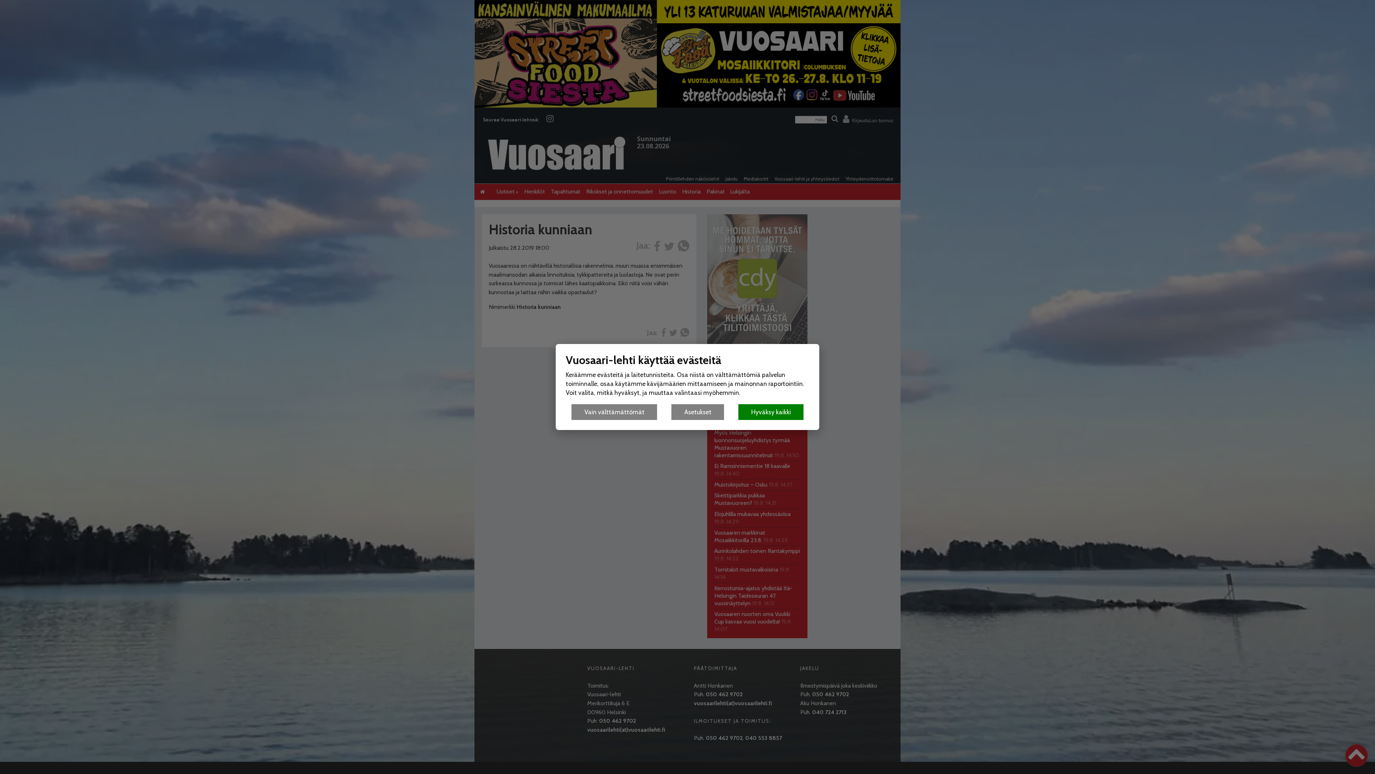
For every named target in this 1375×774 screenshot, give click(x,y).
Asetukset (697, 412)
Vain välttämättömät (614, 412)
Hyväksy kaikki (771, 412)
